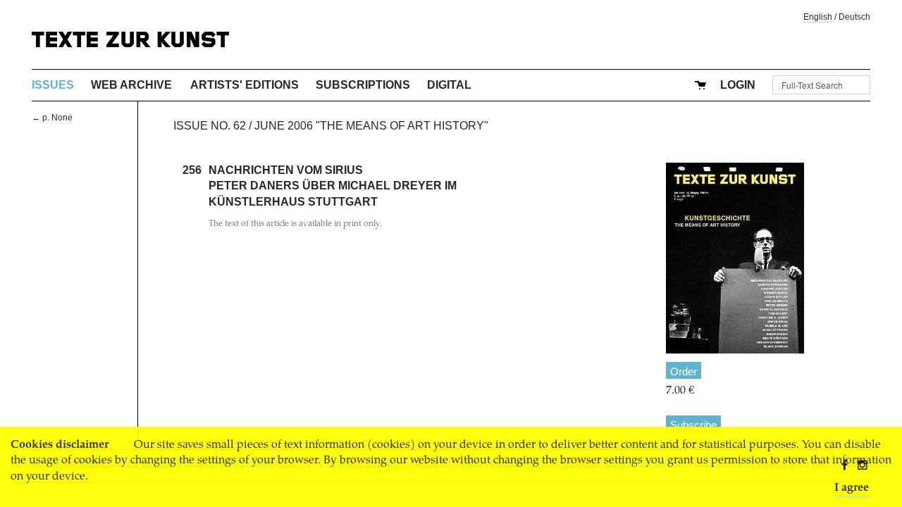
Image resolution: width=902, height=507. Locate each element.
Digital (449, 85)
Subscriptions (363, 85)
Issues (53, 85)
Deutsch (854, 17)
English (817, 17)
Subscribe (693, 425)
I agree (851, 488)
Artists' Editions (244, 85)
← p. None (52, 118)
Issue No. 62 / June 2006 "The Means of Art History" (330, 126)
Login (737, 85)
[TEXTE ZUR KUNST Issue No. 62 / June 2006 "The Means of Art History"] (735, 258)
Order (683, 371)
